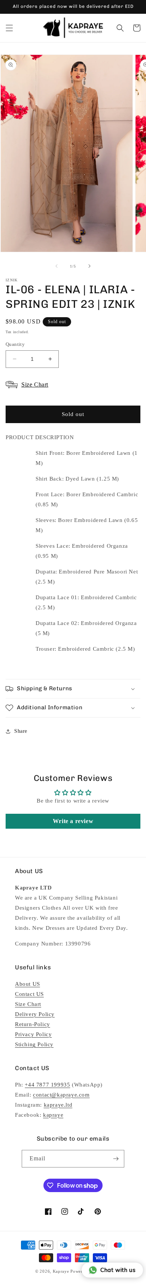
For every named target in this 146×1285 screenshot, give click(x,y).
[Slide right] (89, 266)
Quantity (15, 344)
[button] (9, 28)
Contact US (29, 994)
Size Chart (28, 1004)
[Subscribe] (115, 1158)
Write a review (73, 821)
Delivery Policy (35, 1014)
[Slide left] (56, 266)
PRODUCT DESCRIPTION (40, 437)
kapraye (53, 1115)
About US (27, 984)
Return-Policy (32, 1024)
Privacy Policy (33, 1034)
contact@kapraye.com (61, 1095)
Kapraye (61, 1271)
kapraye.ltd (58, 1105)
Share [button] (20, 731)
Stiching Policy (34, 1044)
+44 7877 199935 (47, 1085)
